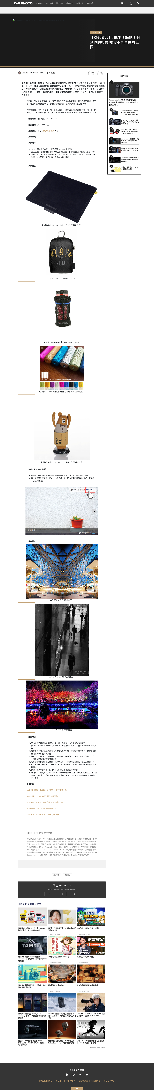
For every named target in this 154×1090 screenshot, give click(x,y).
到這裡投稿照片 (47, 131)
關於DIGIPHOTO (45, 1081)
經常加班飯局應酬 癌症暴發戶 (87, 985)
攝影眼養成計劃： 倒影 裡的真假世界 (41, 808)
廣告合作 (59, 1081)
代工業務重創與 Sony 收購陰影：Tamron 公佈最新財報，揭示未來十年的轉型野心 (32, 959)
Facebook (88, 73)
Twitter (97, 73)
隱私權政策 (83, 1081)
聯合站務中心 (109, 1081)
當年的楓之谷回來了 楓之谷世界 (88, 928)
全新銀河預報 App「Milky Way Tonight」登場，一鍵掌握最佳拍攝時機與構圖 (32, 1016)
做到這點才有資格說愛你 (85, 957)
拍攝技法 (39, 3)
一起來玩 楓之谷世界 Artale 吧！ (59, 957)
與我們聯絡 (95, 1081)
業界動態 (59, 3)
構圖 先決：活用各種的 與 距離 (43, 815)
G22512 (25, 73)
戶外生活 (49, 3)
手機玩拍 (79, 3)
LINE (93, 73)
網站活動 (56, 875)
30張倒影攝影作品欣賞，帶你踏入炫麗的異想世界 (47, 790)
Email (102, 73)
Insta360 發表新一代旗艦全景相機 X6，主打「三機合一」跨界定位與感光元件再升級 (62, 1016)
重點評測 (69, 3)
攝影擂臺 (90, 3)
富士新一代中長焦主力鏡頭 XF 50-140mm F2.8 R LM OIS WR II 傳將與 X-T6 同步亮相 (32, 1043)
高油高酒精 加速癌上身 (56, 985)
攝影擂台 (67, 875)
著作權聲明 (70, 1081)
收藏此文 (52, 73)
